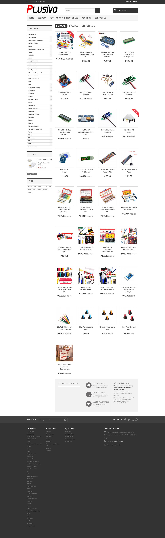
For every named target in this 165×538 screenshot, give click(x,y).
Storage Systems (33, 126)
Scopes (30, 123)
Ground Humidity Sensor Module (108, 93)
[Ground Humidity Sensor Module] (107, 80)
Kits (29, 84)
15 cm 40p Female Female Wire (107, 171)
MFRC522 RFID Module (64, 171)
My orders (68, 431)
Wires (30, 135)
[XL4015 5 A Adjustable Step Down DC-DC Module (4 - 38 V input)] (86, 118)
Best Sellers (88, 26)
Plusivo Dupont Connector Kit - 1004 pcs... (86, 210)
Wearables (31, 138)
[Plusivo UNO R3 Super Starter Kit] (64, 40)
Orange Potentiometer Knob (107, 328)
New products (50, 434)
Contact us (128, 1)
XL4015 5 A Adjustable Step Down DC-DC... (86, 132)
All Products (32, 34)
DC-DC (29, 192)
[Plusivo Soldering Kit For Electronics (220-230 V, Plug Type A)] (86, 235)
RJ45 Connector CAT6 (45, 159)
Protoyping (31, 105)
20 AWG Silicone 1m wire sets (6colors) (64, 328)
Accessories (32, 37)
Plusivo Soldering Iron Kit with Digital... (129, 248)
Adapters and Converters (35, 40)
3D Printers (31, 144)
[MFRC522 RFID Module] (64, 158)
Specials (32, 154)
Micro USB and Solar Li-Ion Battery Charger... (129, 289)
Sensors (30, 120)
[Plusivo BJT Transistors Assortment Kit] (107, 235)
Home (31, 18)
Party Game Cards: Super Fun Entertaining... (65, 367)
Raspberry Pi (32, 111)
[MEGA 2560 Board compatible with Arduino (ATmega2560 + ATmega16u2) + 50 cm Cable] (107, 40)
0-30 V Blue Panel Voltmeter (107, 131)
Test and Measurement (35, 129)
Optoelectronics (33, 99)
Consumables (32, 67)
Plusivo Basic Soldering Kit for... (86, 288)
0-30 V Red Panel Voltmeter (86, 93)
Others (30, 102)
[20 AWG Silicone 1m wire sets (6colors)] (64, 315)
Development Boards (34, 70)
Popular (61, 26)
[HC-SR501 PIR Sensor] (129, 118)
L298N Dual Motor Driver (64, 93)
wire (45, 186)
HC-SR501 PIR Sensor (129, 131)
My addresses (69, 436)
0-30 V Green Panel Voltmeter (129, 93)
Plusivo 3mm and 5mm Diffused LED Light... (64, 249)
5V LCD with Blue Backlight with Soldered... (64, 132)
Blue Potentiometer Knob (86, 328)
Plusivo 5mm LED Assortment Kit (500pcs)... (64, 210)
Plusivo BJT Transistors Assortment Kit (107, 249)
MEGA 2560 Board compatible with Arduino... (107, 54)
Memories (31, 93)
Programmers (32, 147)
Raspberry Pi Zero (33, 114)
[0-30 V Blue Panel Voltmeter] (107, 118)
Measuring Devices (34, 87)
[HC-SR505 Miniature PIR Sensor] (86, 158)
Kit (35, 186)
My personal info (70, 439)
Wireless (31, 141)
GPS (29, 81)
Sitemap (48, 450)
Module (30, 186)
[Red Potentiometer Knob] (129, 315)
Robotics (31, 117)
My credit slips (69, 434)
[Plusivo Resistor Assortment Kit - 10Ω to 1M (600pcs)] (86, 40)
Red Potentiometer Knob (129, 328)
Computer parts (33, 61)
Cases (30, 58)
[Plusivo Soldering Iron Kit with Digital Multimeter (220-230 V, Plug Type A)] (129, 235)
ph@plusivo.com (115, 445)
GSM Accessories (33, 78)
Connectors (31, 64)
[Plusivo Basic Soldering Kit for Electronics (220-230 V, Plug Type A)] (86, 275)
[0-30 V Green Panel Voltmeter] (129, 80)
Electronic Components (35, 73)
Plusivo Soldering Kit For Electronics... (86, 248)
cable (39, 189)
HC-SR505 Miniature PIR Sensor (86, 171)
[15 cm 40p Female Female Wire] (107, 158)
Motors (30, 96)
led (50, 186)
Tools (30, 132)
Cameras (31, 55)
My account (70, 428)
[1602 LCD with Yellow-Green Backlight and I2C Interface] (129, 40)
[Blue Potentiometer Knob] (86, 315)
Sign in (135, 1)
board (29, 189)
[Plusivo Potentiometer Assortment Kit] (129, 195)
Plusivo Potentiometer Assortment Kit (129, 209)
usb (34, 189)
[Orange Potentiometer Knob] (107, 315)
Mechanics (31, 90)
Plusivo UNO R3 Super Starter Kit (65, 53)
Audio (30, 46)
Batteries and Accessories (36, 49)
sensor (40, 186)
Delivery (42, 18)
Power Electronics (33, 108)
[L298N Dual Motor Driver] (64, 80)
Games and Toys (33, 76)
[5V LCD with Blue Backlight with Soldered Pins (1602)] (64, 118)
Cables (30, 52)
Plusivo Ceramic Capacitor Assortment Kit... (107, 210)
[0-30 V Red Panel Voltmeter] (86, 80)
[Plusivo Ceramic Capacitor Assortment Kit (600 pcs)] (107, 195)
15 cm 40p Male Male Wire (129, 171)
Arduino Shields (33, 43)
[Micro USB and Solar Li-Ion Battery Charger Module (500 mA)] (129, 275)
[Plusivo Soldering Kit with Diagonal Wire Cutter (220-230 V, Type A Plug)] (107, 275)
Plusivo (45, 189)
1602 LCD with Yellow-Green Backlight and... (129, 54)
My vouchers (68, 441)
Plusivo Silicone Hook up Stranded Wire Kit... (64, 289)
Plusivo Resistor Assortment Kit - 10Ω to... (86, 54)
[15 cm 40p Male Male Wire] (129, 158)
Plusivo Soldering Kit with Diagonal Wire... (107, 288)
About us (86, 18)
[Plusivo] (44, 9)
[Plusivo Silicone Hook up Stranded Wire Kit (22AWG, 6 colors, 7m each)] (64, 275)
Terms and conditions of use (64, 18)
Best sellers (49, 436)
